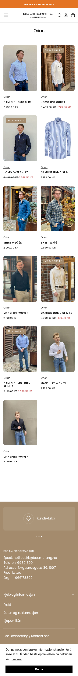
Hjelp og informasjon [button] (19, 594)
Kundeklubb (46, 518)
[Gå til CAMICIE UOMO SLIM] (20, 68)
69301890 (25, 562)
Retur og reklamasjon (20, 612)
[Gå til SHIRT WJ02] (58, 208)
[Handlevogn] (72, 15)
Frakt (7, 604)
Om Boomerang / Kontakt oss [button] (26, 636)
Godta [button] (39, 669)
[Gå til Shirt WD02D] (20, 208)
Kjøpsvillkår (12, 620)
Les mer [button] (17, 659)
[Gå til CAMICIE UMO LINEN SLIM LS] (20, 349)
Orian (6, 97)
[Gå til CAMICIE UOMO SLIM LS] (58, 278)
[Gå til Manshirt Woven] (20, 278)
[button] (5, 15)
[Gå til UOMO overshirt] (58, 68)
